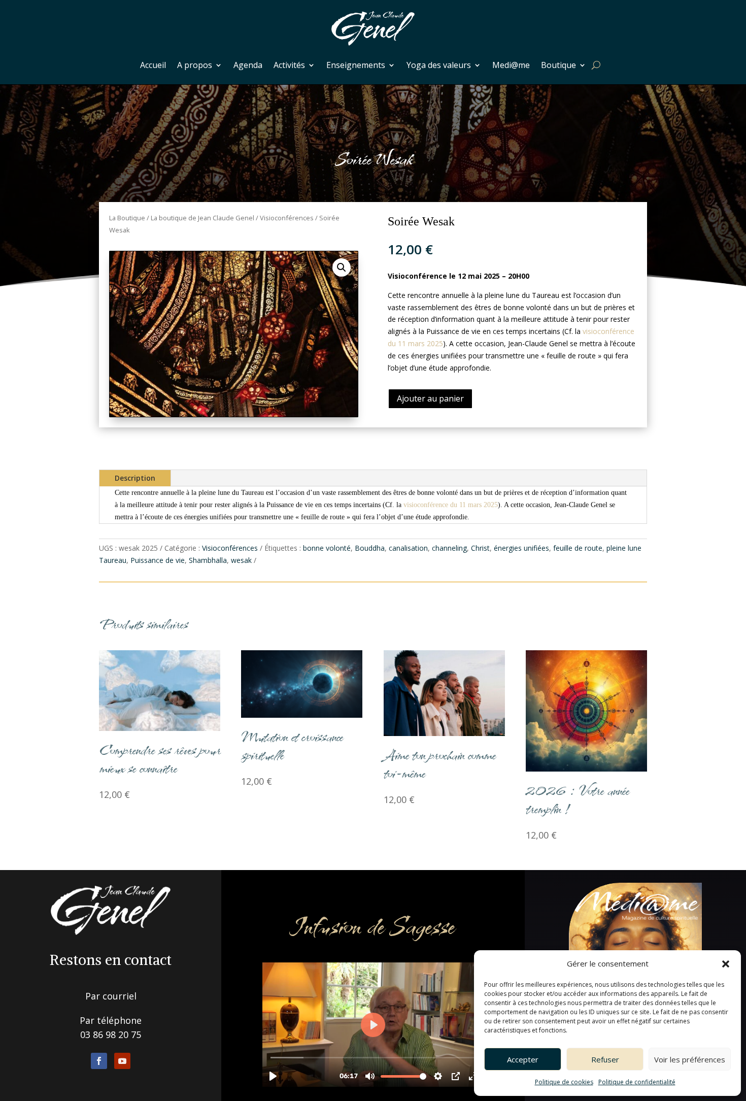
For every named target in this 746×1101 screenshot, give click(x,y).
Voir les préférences (689, 1059)
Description (135, 478)
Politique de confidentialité (636, 1082)
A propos (194, 65)
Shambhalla (208, 560)
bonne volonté (327, 548)
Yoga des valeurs (438, 65)
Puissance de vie (157, 560)
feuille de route (577, 548)
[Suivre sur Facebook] (99, 1061)
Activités (289, 65)
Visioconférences (287, 217)
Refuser (605, 1059)
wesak (241, 560)
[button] (726, 964)
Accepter (522, 1059)
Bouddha (370, 548)
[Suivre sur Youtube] (122, 1061)
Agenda (247, 65)
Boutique (558, 65)
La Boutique (127, 217)
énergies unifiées (521, 548)
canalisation (408, 548)
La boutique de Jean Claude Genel (202, 217)
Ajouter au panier (430, 398)
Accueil (153, 65)
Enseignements (355, 65)
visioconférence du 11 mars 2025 (450, 505)
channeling (449, 548)
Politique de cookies (564, 1082)
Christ (480, 548)
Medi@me (511, 65)
